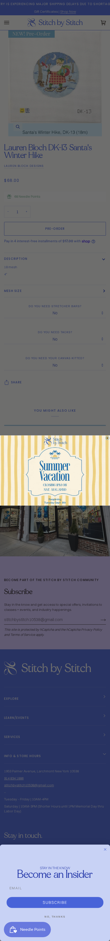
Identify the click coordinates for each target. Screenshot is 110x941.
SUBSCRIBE (55, 902)
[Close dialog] (107, 438)
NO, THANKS (55, 916)
